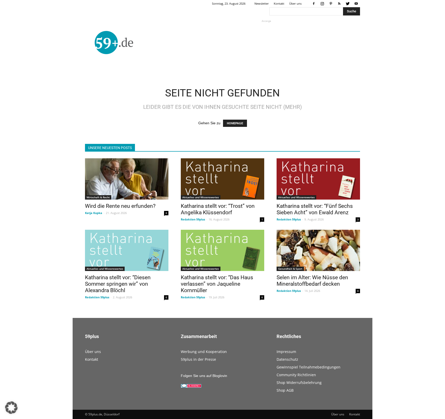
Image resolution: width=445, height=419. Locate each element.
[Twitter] (348, 3)
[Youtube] (356, 3)
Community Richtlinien (296, 374)
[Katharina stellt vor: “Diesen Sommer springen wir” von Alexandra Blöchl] (126, 250)
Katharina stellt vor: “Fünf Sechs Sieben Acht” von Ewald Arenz (315, 209)
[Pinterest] (331, 3)
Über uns (295, 3)
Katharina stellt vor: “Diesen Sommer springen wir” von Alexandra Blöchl (118, 283)
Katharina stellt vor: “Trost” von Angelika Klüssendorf (218, 209)
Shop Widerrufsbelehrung (299, 382)
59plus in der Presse (198, 359)
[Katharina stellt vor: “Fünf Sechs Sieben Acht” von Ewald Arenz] (318, 179)
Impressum (286, 351)
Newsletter (261, 3)
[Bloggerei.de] (191, 386)
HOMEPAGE (235, 123)
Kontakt (279, 3)
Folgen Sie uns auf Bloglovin (204, 376)
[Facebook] (314, 3)
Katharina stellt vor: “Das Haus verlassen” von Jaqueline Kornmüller (217, 283)
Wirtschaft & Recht (98, 197)
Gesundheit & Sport (290, 268)
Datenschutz (287, 359)
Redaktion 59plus (193, 219)
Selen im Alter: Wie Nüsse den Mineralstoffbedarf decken (312, 280)
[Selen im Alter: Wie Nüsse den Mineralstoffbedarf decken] (318, 250)
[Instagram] (322, 3)
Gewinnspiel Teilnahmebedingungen (308, 367)
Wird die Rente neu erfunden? (120, 206)
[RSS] (339, 3)
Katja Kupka (93, 213)
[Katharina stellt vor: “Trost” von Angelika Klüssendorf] (222, 179)
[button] (11, 407)
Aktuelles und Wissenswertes (200, 197)
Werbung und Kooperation (204, 351)
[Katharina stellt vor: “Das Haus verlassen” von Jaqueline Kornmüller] (222, 250)
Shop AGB (285, 390)
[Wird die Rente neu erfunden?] (126, 179)
